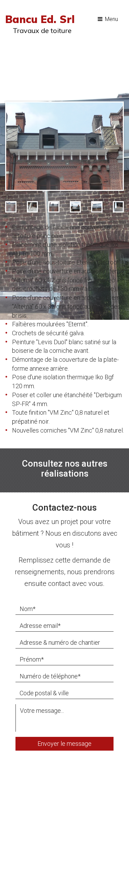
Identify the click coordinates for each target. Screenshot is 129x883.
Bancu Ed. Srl (40, 19)
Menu (111, 19)
